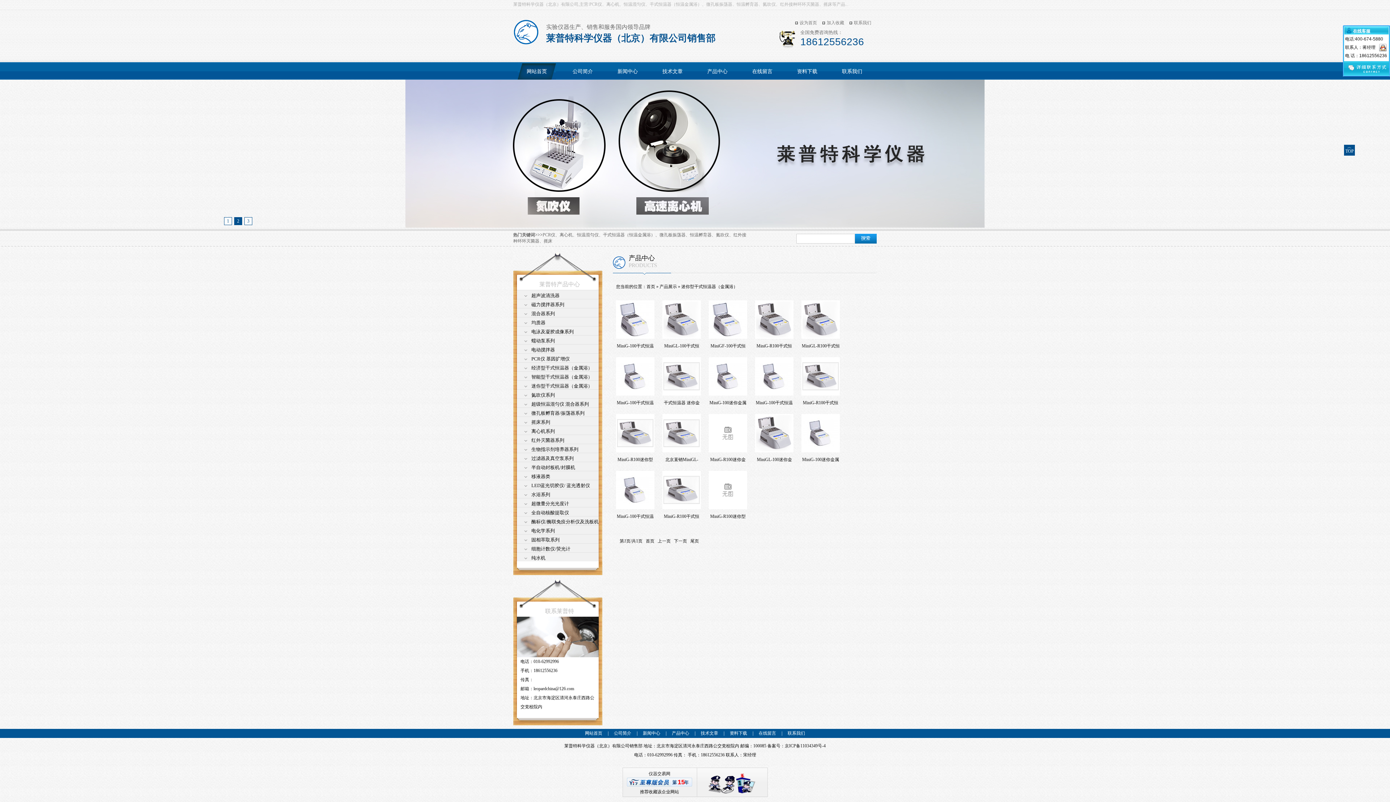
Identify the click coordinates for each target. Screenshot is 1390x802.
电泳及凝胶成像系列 (552, 331)
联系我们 (862, 22)
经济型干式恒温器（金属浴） (562, 368)
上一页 (664, 541)
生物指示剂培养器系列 (554, 449)
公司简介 (583, 71)
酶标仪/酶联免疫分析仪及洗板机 (565, 521)
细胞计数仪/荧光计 (550, 549)
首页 (650, 286)
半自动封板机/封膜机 (553, 467)
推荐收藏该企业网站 (659, 791)
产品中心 (717, 71)
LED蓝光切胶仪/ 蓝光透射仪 (560, 485)
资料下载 (807, 71)
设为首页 (808, 22)
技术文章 (672, 71)
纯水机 (538, 558)
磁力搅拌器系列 (547, 304)
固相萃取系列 (545, 540)
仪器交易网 (659, 773)
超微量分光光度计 (550, 503)
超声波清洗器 (545, 295)
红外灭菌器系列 (547, 440)
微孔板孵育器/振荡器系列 (558, 413)
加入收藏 (835, 22)
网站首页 (537, 71)
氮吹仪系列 (543, 395)
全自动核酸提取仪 (550, 512)
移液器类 (540, 476)
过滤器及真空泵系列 (552, 458)
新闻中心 (628, 71)
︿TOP (1349, 149)
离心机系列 (543, 431)
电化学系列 (543, 530)
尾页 (694, 541)
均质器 (538, 322)
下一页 (680, 541)
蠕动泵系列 (543, 340)
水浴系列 (540, 494)
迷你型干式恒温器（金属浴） (562, 386)
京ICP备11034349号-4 (805, 745)
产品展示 (668, 286)
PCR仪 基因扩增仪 (550, 359)
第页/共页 (631, 541)
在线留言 (762, 71)
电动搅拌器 (543, 350)
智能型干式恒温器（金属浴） (562, 377)
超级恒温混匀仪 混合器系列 (560, 404)
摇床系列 (540, 422)
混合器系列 (543, 313)
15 (681, 782)
